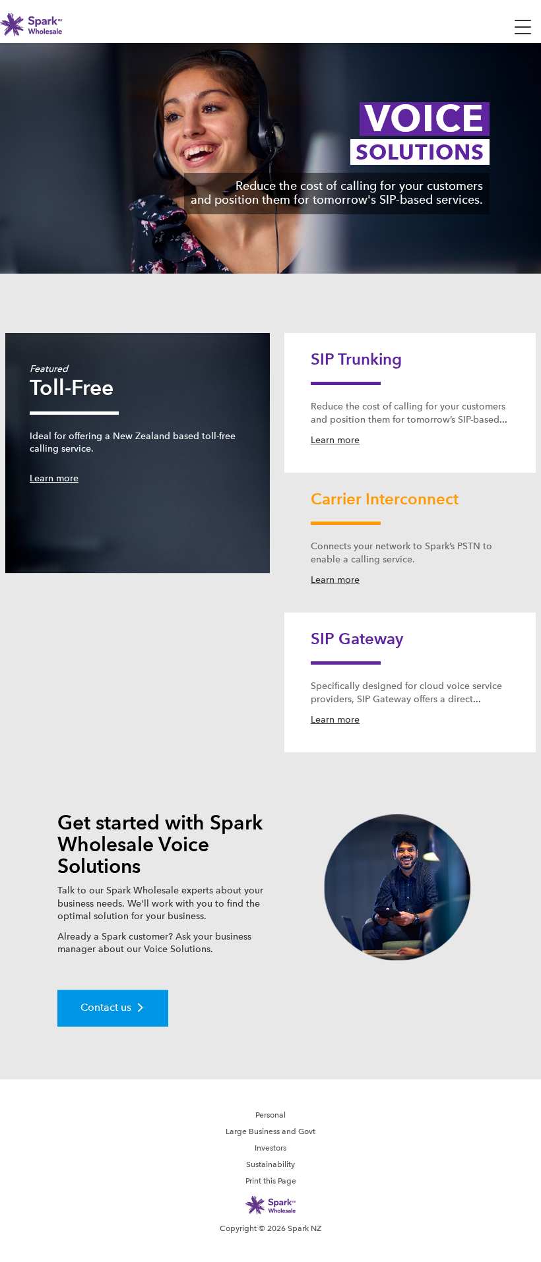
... (503, 419)
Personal (270, 1115)
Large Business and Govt (270, 1131)
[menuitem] (270, 1114)
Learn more (54, 478)
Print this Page (270, 1181)
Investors (270, 1148)
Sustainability (270, 1164)
